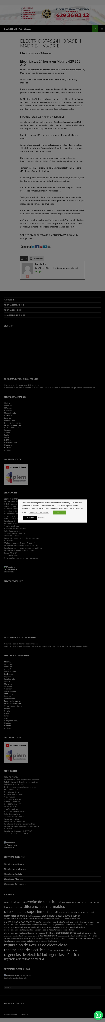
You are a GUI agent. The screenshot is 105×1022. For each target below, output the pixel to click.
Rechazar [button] (30, 518)
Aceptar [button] (59, 512)
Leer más (42, 518)
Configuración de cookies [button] (39, 512)
